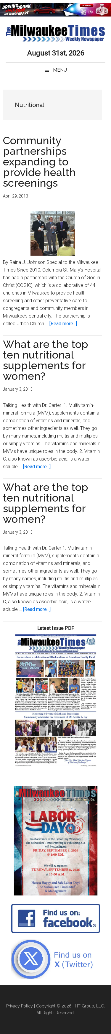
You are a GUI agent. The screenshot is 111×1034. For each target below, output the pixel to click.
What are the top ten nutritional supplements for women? (45, 360)
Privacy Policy (19, 1006)
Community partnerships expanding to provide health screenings (39, 161)
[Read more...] (63, 323)
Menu (60, 70)
